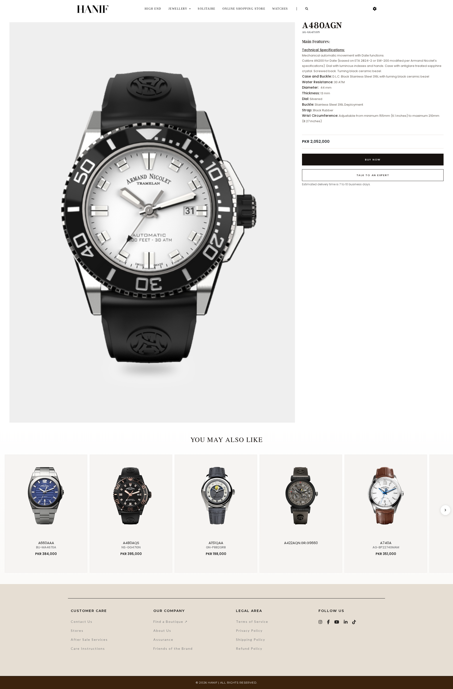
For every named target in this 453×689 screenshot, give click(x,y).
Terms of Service (252, 622)
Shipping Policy (250, 639)
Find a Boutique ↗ (170, 622)
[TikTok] (354, 622)
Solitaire (206, 8)
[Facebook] (328, 622)
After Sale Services (89, 639)
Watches (280, 8)
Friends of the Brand (173, 648)
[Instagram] (321, 622)
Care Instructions (88, 648)
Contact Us (81, 622)
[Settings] (375, 9)
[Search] (307, 8)
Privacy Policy (249, 630)
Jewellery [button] (178, 8)
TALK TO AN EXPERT (373, 175)
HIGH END (153, 8)
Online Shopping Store (243, 8)
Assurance (163, 639)
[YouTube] (337, 622)
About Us (162, 630)
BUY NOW (373, 159)
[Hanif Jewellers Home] (92, 9)
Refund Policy (249, 648)
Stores (77, 630)
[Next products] (445, 510)
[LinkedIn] (346, 622)
